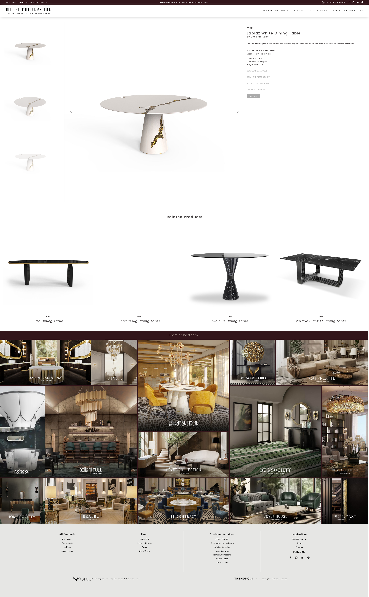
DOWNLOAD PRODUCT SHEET (258, 77)
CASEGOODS (323, 11)
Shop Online (144, 551)
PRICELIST (34, 2)
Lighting (67, 547)
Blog (299, 543)
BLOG (8, 2)
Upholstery (67, 539)
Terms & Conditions (222, 554)
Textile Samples (222, 551)
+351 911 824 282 (222, 539)
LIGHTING (336, 11)
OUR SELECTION (282, 11)
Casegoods (67, 543)
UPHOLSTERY (299, 11)
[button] (237, 111)
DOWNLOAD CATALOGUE (257, 71)
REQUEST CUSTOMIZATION (258, 83)
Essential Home (145, 543)
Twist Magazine (299, 539)
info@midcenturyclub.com (222, 543)
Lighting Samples (222, 547)
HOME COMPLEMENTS (353, 11)
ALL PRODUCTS (266, 11)
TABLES (311, 11)
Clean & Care (222, 562)
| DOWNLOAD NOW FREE (184, 2)
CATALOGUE (23, 2)
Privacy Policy (222, 558)
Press (144, 547)
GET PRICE (253, 96)
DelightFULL (145, 539)
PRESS (14, 2)
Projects (299, 547)
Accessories (67, 551)
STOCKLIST (43, 2)
